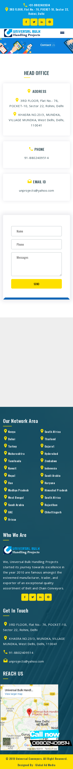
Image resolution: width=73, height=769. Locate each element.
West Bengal (16, 497)
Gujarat (50, 446)
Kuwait (12, 468)
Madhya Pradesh (18, 490)
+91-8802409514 (39, 5)
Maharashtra (16, 453)
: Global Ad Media (45, 765)
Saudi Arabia (53, 475)
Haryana (50, 483)
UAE (10, 512)
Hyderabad (51, 453)
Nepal (11, 475)
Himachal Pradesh (56, 490)
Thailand (50, 439)
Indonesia (51, 468)
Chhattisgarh (53, 512)
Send (36, 284)
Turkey (12, 446)
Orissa (12, 519)
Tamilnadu (14, 461)
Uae (10, 483)
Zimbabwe (51, 461)
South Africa (53, 431)
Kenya (12, 431)
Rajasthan (51, 505)
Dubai (11, 439)
